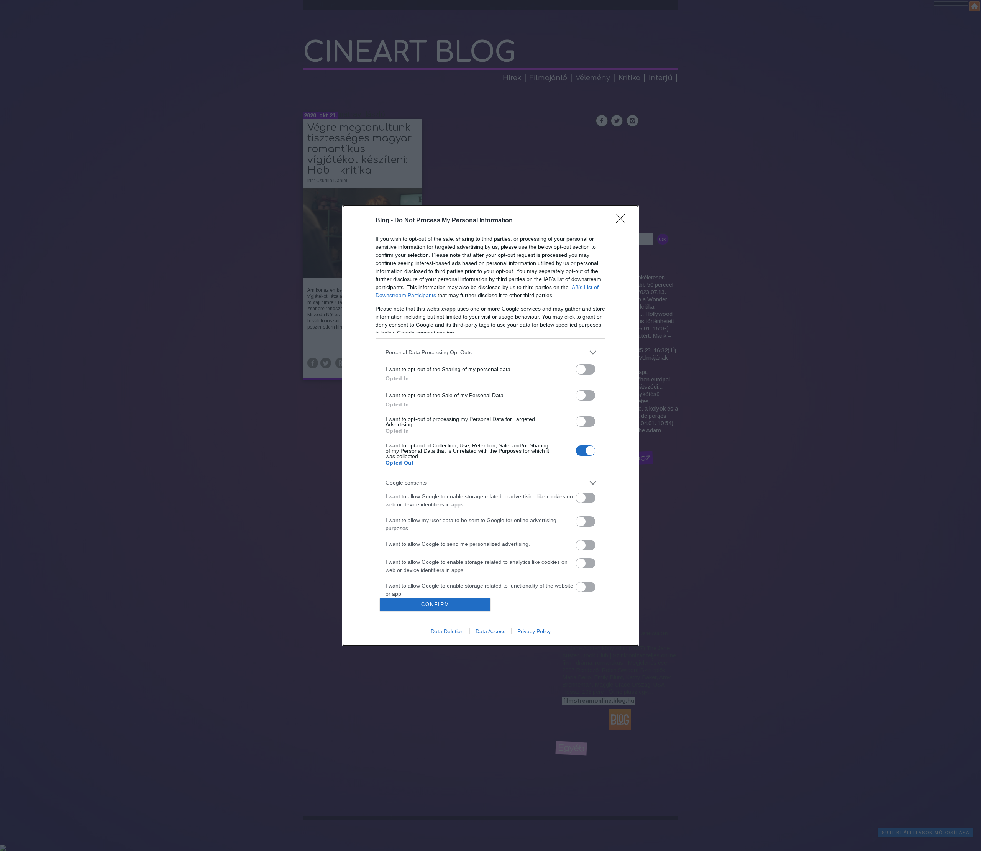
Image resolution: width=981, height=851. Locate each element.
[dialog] (490, 426)
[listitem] (490, 352)
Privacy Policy (534, 631)
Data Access (490, 631)
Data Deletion (447, 631)
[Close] (623, 221)
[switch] (585, 369)
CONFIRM (435, 604)
